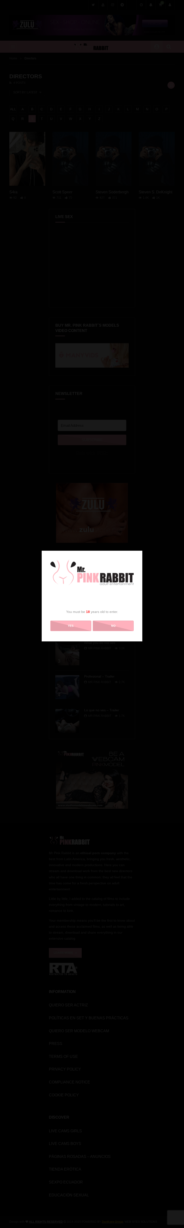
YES (71, 626)
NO (113, 626)
